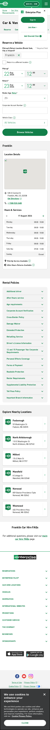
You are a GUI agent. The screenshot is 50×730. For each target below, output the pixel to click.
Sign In (33, 20)
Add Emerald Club (31, 36)
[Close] (44, 694)
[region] (25, 709)
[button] (46, 4)
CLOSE (25, 723)
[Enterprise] (4, 4)
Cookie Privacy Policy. (22, 716)
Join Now (32, 27)
